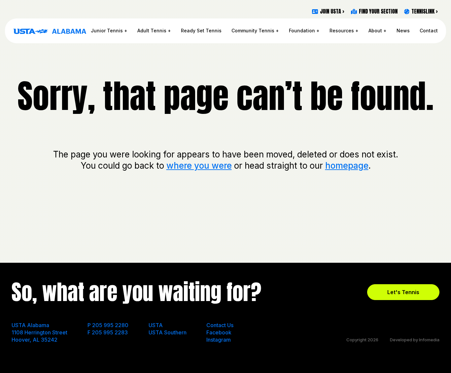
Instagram (218, 339)
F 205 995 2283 (107, 332)
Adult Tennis (151, 30)
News (403, 30)
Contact (429, 30)
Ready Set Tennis (201, 30)
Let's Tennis (403, 292)
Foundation (302, 30)
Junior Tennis (107, 30)
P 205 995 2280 (107, 325)
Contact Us (219, 325)
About (375, 30)
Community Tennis (252, 30)
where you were (199, 165)
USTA (156, 325)
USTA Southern (168, 332)
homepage (346, 165)
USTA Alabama (50, 31)
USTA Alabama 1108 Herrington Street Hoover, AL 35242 (39, 332)
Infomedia (429, 339)
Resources (342, 30)
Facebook (218, 332)
